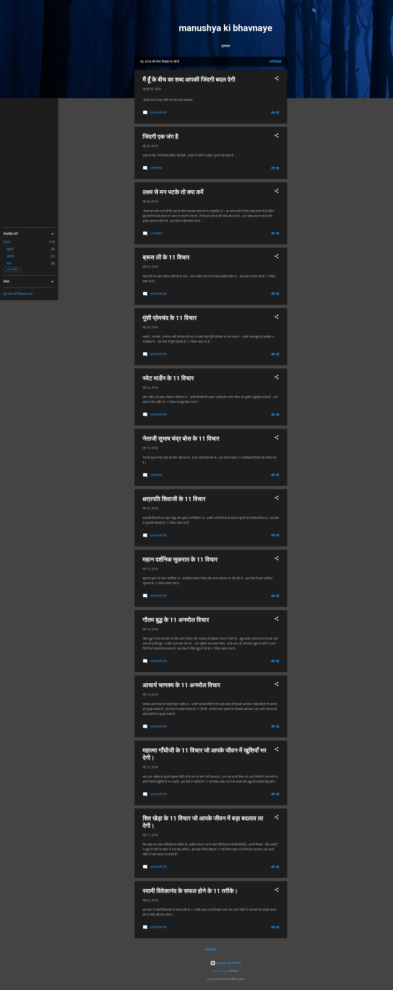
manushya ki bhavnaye (225, 28)
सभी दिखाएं (275, 61)
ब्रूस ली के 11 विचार (166, 257)
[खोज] (314, 11)
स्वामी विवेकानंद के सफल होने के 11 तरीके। (190, 890)
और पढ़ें (275, 113)
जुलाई (10, 249)
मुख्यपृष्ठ (225, 46)
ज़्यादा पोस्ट (211, 949)
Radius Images (220, 971)
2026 (7, 242)
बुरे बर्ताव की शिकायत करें (18, 294)
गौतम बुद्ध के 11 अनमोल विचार (176, 619)
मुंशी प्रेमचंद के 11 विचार (170, 317)
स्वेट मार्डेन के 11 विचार (168, 378)
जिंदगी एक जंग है (160, 136)
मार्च (9, 263)
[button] (276, 79)
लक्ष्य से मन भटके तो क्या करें (173, 192)
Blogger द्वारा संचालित (228, 963)
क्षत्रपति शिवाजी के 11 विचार (174, 498)
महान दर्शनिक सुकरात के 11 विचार (180, 559)
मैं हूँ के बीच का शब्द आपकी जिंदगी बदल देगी (189, 79)
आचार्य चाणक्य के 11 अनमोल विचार (181, 685)
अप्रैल (10, 256)
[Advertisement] (303, 118)
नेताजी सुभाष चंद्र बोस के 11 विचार (181, 438)
